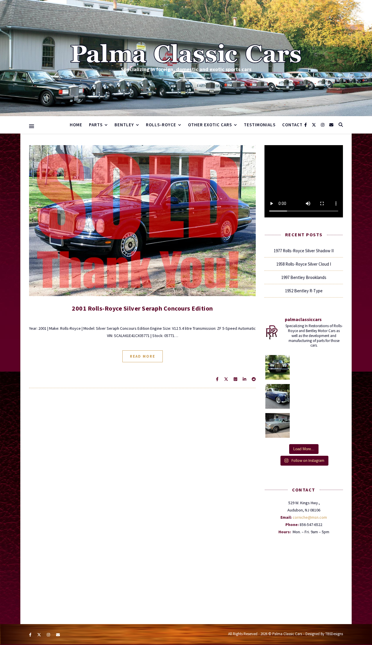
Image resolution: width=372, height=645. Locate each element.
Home (76, 124)
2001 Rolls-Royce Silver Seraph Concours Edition (142, 308)
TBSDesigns (334, 633)
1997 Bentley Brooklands (303, 277)
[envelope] (331, 124)
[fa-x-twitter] (314, 124)
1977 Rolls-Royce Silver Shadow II (304, 250)
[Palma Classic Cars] (186, 53)
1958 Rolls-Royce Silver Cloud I (303, 264)
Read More (142, 356)
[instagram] (323, 124)
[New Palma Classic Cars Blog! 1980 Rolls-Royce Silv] (277, 425)
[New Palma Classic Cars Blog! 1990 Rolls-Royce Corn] (277, 367)
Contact (292, 124)
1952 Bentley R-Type (304, 290)
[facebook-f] (306, 124)
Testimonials (260, 124)
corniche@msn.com (310, 517)
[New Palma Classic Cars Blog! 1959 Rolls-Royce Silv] (277, 396)
